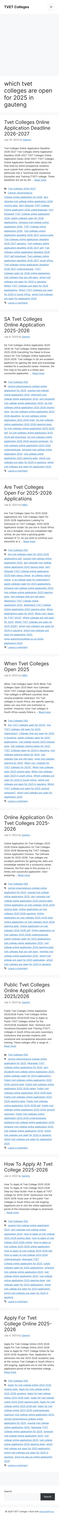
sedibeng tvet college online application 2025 (29, 1122)
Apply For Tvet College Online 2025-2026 (28, 1323)
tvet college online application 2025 (23, 943)
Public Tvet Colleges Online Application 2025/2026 (27, 990)
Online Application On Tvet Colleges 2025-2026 (28, 823)
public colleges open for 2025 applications (27, 584)
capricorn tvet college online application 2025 (29, 1414)
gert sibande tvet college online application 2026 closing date (28, 201)
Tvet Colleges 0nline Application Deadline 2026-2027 (27, 128)
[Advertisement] (29, 43)
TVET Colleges (16, 7)
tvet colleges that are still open (21, 277)
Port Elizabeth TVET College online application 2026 (28, 214)
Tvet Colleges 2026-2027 (22, 188)
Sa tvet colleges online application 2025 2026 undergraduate (28, 445)
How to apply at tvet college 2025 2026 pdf (28, 1250)
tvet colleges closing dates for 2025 (30, 746)
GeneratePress (46, 1511)
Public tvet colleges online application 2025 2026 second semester (29, 1109)
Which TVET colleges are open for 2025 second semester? (29, 788)
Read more (40, 180)
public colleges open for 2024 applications (27, 1075)
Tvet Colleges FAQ (18, 382)
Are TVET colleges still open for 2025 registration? (27, 729)
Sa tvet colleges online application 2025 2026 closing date (29, 407)
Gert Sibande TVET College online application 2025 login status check (27, 571)
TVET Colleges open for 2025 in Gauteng (26, 750)
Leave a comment (18, 302)
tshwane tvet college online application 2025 (28, 588)
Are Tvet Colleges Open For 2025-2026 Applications (28, 493)
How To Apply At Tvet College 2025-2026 (28, 1167)
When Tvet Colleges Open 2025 (26, 666)
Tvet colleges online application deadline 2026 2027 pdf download (27, 252)
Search (8, 1491)
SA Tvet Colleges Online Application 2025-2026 (24, 324)
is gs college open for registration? (31, 579)
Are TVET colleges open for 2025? (27, 725)
